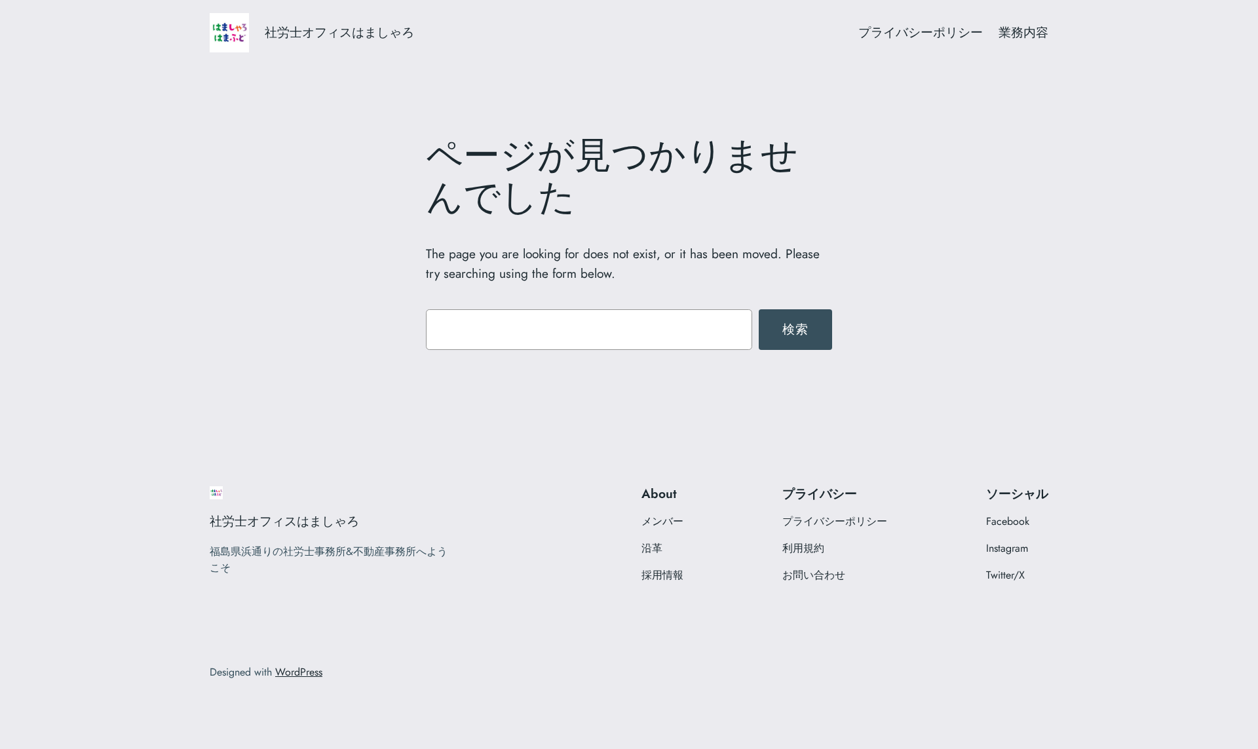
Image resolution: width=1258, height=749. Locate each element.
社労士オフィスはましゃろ (339, 32)
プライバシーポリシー (920, 32)
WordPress (298, 672)
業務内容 (1023, 32)
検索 (795, 329)
